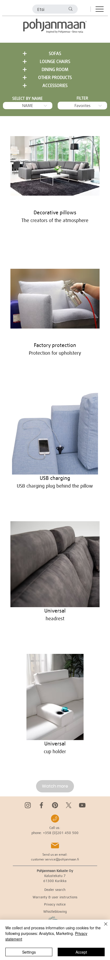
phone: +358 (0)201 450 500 (55, 833)
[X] (69, 805)
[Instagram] (28, 805)
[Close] (102, 927)
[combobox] (27, 105)
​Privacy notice (55, 904)
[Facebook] (41, 805)
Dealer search (54, 889)
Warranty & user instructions (55, 897)
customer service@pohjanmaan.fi (55, 859)
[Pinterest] (55, 805)
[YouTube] (82, 805)
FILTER (82, 98)
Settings (29, 952)
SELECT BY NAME (27, 98)
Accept (81, 952)
